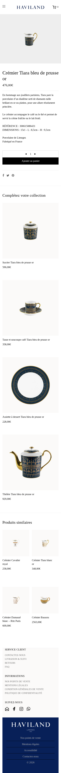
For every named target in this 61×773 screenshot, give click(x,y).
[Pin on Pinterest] (13, 175)
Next (58, 39)
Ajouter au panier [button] (10, 272)
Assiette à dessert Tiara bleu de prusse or (23, 416)
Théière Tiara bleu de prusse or (18, 494)
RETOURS (10, 663)
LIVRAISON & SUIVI (16, 659)
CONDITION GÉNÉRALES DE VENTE (24, 689)
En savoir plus (27, 272)
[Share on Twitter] (8, 175)
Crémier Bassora (40, 617)
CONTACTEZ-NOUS (15, 655)
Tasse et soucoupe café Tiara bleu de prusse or (26, 339)
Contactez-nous (31, 756)
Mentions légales (30, 744)
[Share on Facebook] (3, 175)
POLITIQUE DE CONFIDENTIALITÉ (23, 693)
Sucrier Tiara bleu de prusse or (18, 262)
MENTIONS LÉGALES (16, 685)
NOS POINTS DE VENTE (17, 681)
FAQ (7, 667)
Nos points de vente (30, 738)
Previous (3, 39)
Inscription (7, 709)
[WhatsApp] (28, 709)
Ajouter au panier (31, 161)
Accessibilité (30, 750)
